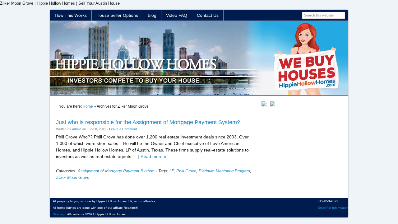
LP (171, 171)
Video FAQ (176, 15)
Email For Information (333, 207)
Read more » (153, 156)
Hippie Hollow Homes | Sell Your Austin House (199, 58)
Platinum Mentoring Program (224, 171)
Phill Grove (186, 171)
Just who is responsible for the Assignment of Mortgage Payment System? (148, 122)
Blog (152, 15)
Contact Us (208, 15)
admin (76, 129)
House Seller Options (117, 15)
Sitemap (59, 214)
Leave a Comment (123, 129)
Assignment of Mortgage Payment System (116, 171)
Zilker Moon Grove (72, 177)
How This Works (71, 15)
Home (88, 106)
